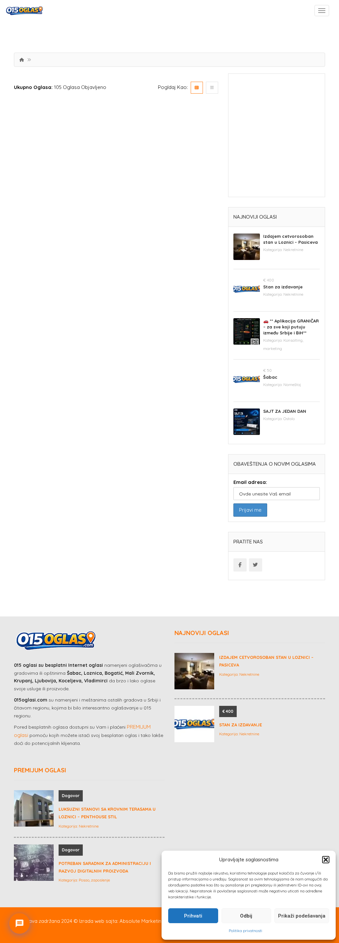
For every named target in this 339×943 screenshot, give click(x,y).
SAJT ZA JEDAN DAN (284, 411)
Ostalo (289, 418)
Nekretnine (293, 249)
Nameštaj (292, 384)
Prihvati (193, 916)
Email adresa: (250, 482)
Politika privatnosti (245, 930)
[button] (325, 859)
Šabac (270, 377)
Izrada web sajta (98, 921)
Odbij (246, 916)
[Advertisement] (276, 137)
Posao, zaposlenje (94, 880)
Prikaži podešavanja (301, 916)
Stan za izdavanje (283, 286)
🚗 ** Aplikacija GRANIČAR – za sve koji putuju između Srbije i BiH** (291, 326)
